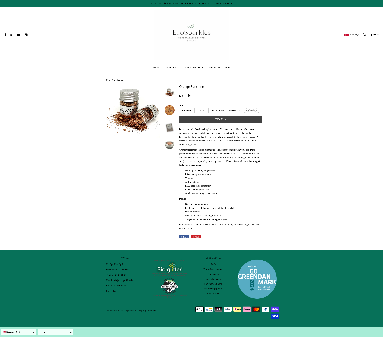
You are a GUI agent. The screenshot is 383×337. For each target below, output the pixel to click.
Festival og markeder (213, 269)
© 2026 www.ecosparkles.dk (116, 310)
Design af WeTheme (149, 310)
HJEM (156, 67)
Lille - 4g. (186, 110)
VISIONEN (214, 67)
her (192, 228)
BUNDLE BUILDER (192, 67)
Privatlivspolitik (213, 293)
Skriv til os (111, 291)
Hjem (108, 80)
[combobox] (18, 332)
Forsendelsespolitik (213, 284)
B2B (227, 67)
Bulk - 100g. (251, 110)
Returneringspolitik (213, 288)
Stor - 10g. (201, 110)
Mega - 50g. (235, 110)
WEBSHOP (170, 67)
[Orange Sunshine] (170, 93)
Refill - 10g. (218, 110)
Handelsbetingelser (213, 279)
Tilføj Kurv (220, 119)
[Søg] (363, 34)
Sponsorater (213, 274)
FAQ (213, 264)
